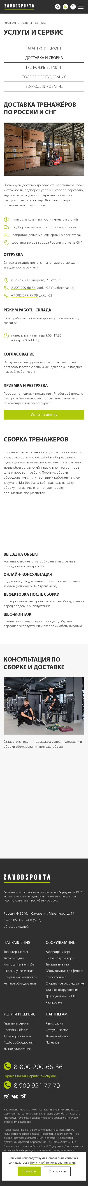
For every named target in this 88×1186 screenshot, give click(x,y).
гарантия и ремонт (44, 48)
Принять (29, 1171)
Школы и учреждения (18, 971)
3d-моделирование (44, 86)
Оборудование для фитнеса (64, 971)
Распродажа (54, 1002)
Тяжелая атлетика (57, 964)
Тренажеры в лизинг (17, 1036)
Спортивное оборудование (65, 983)
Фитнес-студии (14, 958)
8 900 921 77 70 (37, 1085)
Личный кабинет (57, 1036)
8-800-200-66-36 (23, 287)
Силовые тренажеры (60, 958)
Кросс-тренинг (56, 977)
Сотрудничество (57, 1030)
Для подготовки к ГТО (61, 996)
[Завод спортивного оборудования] (19, 6)
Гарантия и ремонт (16, 1023)
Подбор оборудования (19, 1042)
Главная (10, 22)
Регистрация (54, 1023)
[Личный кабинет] (73, 6)
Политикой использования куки (52, 1162)
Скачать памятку (44, 415)
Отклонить (57, 1171)
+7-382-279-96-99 (24, 295)
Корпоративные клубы (19, 964)
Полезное (52, 1042)
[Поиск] (57, 6)
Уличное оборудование (20, 983)
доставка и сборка (44, 57)
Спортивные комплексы (20, 977)
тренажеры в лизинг (44, 67)
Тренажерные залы (16, 952)
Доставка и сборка (16, 1030)
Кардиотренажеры (58, 952)
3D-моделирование (17, 1049)
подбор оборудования (44, 77)
